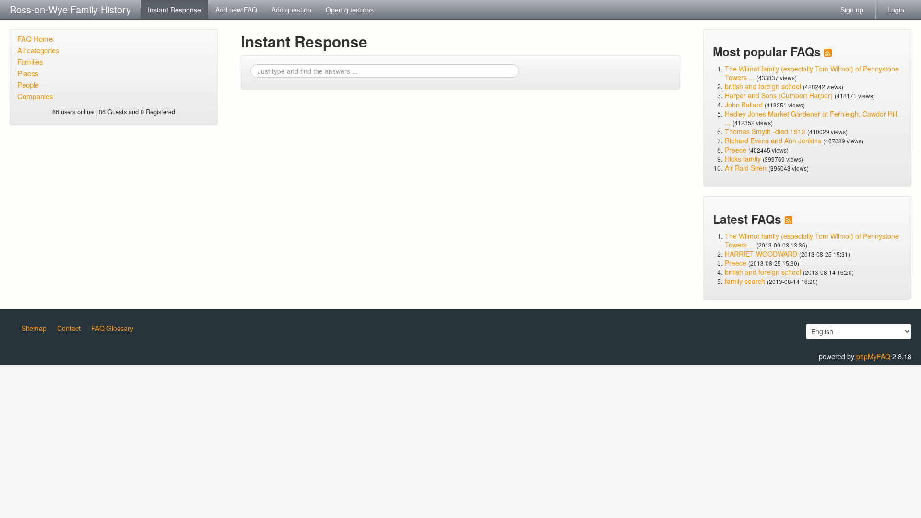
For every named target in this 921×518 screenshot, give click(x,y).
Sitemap (34, 328)
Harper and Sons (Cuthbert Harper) (779, 95)
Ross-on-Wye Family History (70, 9)
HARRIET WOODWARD (761, 254)
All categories (38, 50)
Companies (35, 96)
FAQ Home (35, 39)
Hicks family (744, 159)
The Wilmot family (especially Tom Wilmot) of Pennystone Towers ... (812, 73)
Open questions (350, 9)
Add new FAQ (236, 9)
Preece (735, 149)
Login (895, 9)
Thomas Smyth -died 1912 (765, 131)
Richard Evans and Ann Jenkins (773, 140)
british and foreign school (763, 86)
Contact (69, 328)
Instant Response (174, 9)
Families (30, 62)
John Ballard (744, 104)
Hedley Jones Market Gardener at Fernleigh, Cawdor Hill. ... (812, 118)
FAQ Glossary (112, 328)
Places (28, 73)
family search (746, 281)
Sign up (851, 9)
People (28, 85)
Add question (291, 9)
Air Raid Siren (746, 168)
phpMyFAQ (873, 356)
